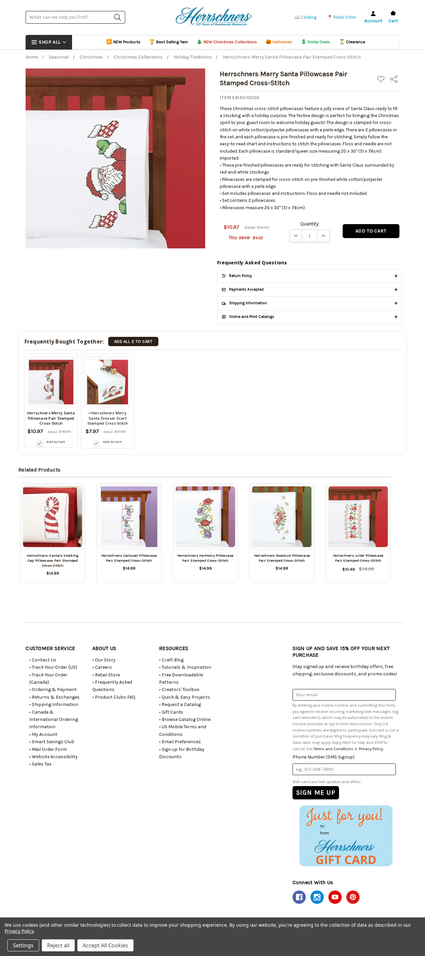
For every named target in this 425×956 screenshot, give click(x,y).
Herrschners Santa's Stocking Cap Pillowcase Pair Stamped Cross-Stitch (52, 560)
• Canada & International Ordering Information (53, 719)
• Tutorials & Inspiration (185, 667)
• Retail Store (106, 675)
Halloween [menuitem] (279, 42)
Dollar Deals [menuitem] (315, 42)
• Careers (102, 667)
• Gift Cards (171, 712)
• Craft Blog (171, 660)
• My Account (43, 734)
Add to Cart (55, 442)
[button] (346, 835)
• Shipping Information (53, 704)
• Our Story (104, 660)
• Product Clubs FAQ (113, 697)
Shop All (49, 42)
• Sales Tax (40, 764)
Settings (23, 945)
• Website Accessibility (53, 756)
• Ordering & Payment (53, 689)
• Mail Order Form (48, 749)
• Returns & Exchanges (54, 697)
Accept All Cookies (105, 945)
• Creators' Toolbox (179, 689)
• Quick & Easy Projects (184, 697)
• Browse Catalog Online (185, 719)
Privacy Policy (371, 749)
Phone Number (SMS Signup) (324, 757)
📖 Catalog (305, 17)
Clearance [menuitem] (352, 42)
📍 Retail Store (341, 17)
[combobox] (75, 17)
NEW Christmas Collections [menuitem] (227, 42)
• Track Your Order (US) (53, 667)
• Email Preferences (180, 742)
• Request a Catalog (180, 704)
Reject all (58, 945)
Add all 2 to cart (133, 341)
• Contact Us (42, 660)
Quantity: (309, 223)
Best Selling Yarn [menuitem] (168, 42)
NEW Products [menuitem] (123, 42)
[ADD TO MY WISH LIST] (72, 496)
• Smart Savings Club (51, 742)
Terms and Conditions (333, 749)
